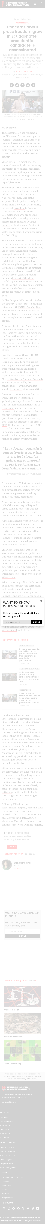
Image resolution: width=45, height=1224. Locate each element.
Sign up (36, 622)
